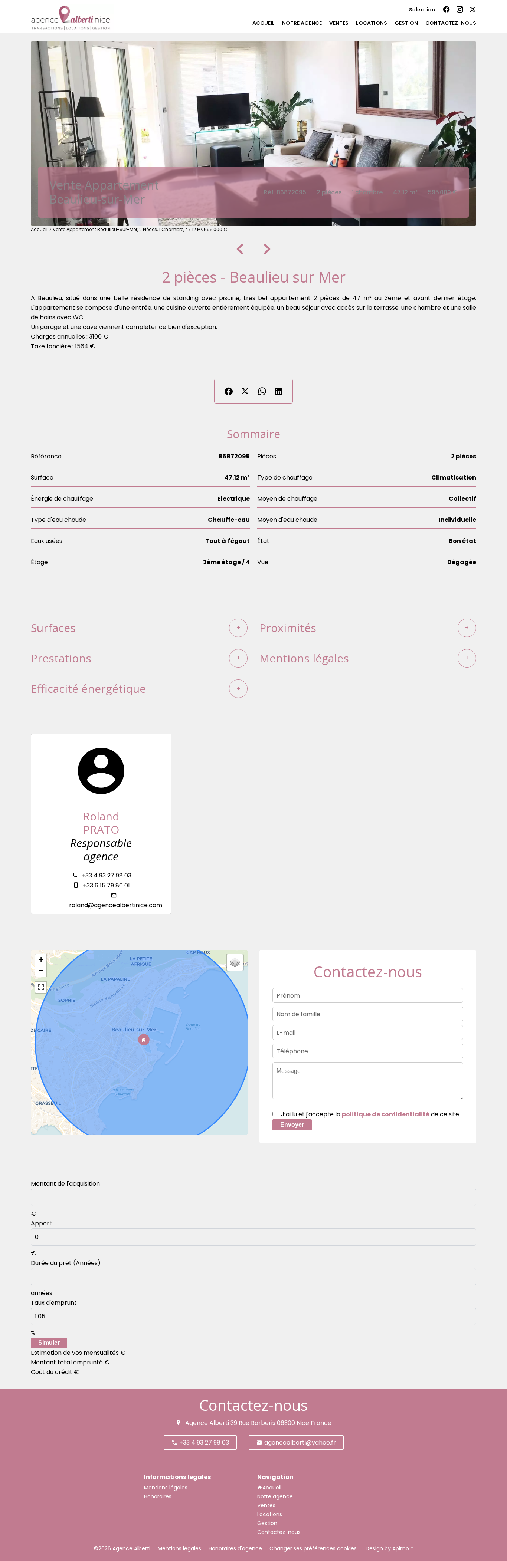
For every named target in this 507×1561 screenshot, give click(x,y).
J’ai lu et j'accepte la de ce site (370, 1114)
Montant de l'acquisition (65, 1183)
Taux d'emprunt (54, 1302)
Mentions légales (179, 1548)
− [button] (41, 970)
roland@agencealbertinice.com (115, 905)
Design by (388, 1548)
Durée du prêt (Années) (66, 1263)
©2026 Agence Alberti (122, 1548)
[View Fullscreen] (40, 987)
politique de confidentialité (385, 1114)
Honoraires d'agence (235, 1548)
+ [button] (41, 959)
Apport (41, 1223)
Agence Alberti (207, 1423)
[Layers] (235, 962)
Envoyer (292, 1125)
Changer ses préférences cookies (313, 1548)
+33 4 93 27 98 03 (106, 875)
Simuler (49, 1343)
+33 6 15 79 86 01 (106, 885)
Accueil (39, 229)
